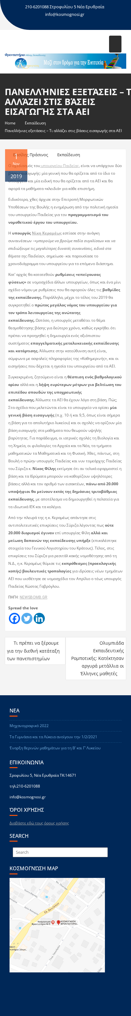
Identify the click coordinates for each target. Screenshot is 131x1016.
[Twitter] (26, 618)
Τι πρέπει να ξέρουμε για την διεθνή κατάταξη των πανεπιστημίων (33, 651)
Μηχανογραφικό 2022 (29, 725)
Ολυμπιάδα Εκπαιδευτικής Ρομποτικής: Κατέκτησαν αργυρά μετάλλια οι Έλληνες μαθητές (97, 658)
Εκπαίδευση (68, 155)
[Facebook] (14, 618)
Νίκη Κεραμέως (47, 233)
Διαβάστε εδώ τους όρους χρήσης (39, 823)
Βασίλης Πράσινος (30, 155)
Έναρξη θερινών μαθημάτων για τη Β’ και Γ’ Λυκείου (55, 748)
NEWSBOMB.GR (33, 597)
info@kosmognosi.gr (64, 14)
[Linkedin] (39, 618)
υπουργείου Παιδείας (59, 165)
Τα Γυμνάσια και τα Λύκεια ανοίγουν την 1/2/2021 (53, 736)
